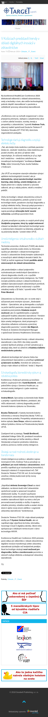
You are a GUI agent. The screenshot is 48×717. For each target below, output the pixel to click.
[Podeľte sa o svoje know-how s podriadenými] (24, 596)
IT (29, 51)
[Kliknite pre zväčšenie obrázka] (22, 76)
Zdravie (24, 51)
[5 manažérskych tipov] (24, 609)
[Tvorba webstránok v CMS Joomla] (32, 712)
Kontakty (19, 2)
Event (33, 51)
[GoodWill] (20, 11)
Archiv (11, 2)
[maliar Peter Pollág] (24, 22)
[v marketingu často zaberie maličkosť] (24, 675)
